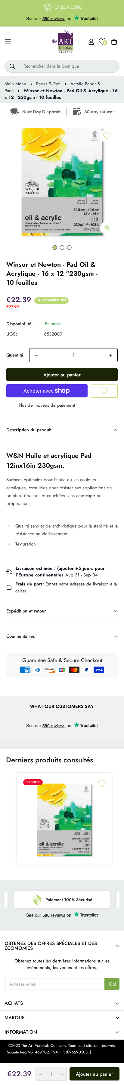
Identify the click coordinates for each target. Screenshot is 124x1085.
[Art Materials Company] (62, 42)
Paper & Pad (48, 84)
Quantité (14, 355)
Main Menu (15, 84)
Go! (112, 984)
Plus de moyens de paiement (47, 405)
